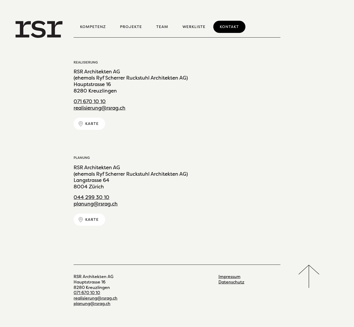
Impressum (229, 276)
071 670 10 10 (90, 101)
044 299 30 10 (91, 197)
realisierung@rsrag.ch (99, 108)
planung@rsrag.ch (96, 204)
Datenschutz (231, 282)
